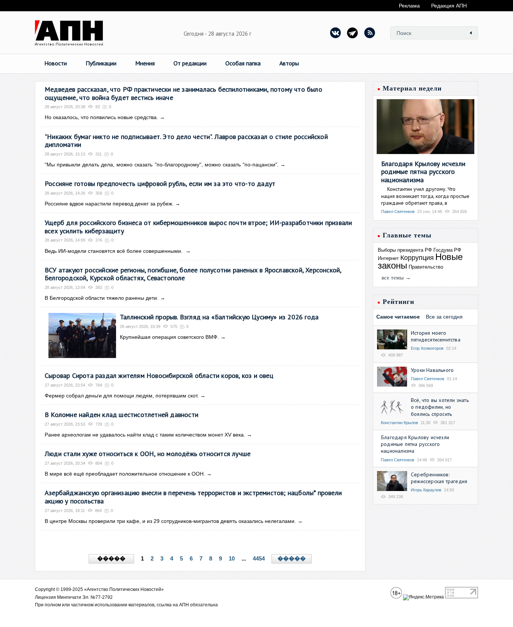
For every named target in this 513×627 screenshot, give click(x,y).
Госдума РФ (447, 250)
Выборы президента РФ (405, 250)
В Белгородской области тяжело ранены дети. (101, 298)
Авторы (289, 63)
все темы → (396, 278)
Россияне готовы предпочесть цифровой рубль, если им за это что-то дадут (160, 183)
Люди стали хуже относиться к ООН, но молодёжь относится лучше (147, 453)
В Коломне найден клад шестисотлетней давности (121, 414)
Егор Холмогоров (427, 348)
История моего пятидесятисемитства (435, 336)
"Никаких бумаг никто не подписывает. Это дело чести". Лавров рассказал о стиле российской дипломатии (186, 140)
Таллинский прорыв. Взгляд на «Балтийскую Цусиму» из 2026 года (219, 317)
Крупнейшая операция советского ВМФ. (169, 337)
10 (232, 558)
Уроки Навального (432, 370)
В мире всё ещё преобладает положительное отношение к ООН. (125, 474)
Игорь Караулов (426, 490)
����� (292, 559)
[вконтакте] (335, 32)
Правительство (426, 267)
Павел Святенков (398, 211)
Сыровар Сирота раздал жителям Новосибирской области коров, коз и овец (159, 375)
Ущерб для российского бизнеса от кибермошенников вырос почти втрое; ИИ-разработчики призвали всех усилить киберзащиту (198, 226)
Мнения (145, 63)
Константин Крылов (399, 422)
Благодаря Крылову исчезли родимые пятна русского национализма (423, 171)
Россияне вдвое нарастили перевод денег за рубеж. (109, 204)
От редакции (190, 63)
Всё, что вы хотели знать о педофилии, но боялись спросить (440, 407)
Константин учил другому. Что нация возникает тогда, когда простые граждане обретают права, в (425, 196)
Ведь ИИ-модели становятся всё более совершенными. (114, 251)
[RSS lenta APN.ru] (369, 32)
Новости (55, 63)
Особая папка (243, 63)
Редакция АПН (449, 6)
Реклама (409, 6)
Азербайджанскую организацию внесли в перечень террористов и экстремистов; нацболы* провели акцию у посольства (193, 496)
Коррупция (417, 257)
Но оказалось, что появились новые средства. (101, 117)
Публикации (101, 63)
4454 (259, 558)
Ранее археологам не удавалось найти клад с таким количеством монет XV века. (145, 435)
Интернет (388, 258)
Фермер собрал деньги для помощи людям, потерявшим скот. (122, 396)
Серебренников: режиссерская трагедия (439, 478)
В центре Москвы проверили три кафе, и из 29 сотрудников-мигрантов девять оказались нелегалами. (170, 521)
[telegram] (352, 32)
